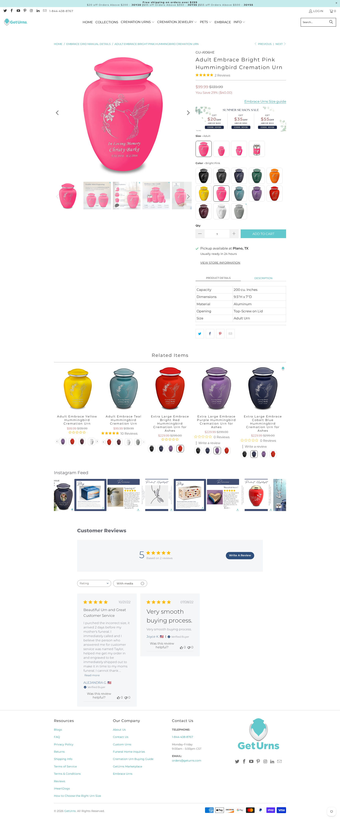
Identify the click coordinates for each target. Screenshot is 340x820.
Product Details (218, 277)
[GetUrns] (16, 22)
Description (263, 278)
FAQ (57, 737)
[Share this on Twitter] (200, 333)
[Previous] (58, 113)
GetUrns (70, 811)
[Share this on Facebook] (210, 333)
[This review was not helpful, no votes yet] (126, 697)
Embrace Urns (122, 773)
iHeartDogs (62, 788)
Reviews (59, 781)
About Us (119, 729)
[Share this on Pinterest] (220, 333)
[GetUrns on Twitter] (5, 11)
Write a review (209, 443)
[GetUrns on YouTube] (18, 11)
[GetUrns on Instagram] (31, 11)
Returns (59, 751)
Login (318, 11)
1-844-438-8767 (61, 11)
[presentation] (97, 441)
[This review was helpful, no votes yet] (118, 697)
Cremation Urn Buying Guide (133, 759)
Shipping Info (63, 759)
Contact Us (120, 737)
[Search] (331, 22)
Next (279, 43)
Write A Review (240, 555)
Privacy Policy (63, 744)
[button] (138, 22)
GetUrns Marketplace (127, 766)
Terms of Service (65, 766)
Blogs (58, 729)
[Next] (188, 113)
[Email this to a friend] (230, 333)
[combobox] (94, 583)
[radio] (204, 149)
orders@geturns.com (186, 760)
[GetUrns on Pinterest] (25, 11)
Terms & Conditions (67, 773)
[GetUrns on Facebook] (12, 11)
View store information (220, 262)
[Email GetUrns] (44, 11)
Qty (198, 225)
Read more (92, 675)
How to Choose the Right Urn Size (77, 796)
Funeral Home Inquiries (129, 751)
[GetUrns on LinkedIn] (38, 11)
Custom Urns (122, 744)
